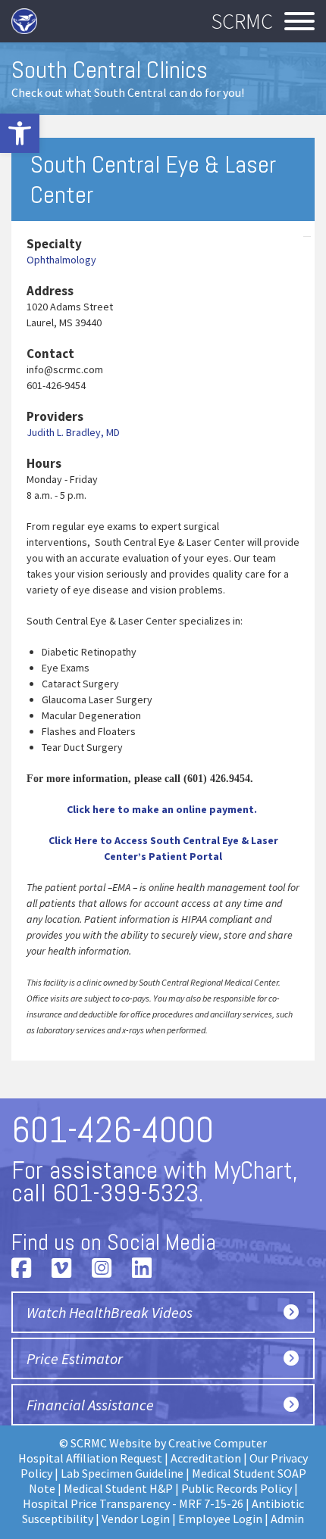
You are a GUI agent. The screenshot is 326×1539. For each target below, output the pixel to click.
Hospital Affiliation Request (90, 1458)
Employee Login (220, 1518)
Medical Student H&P (118, 1488)
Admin (287, 1518)
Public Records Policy (236, 1488)
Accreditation (206, 1458)
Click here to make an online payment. (163, 809)
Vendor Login (136, 1518)
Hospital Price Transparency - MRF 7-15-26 (133, 1503)
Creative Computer (217, 1442)
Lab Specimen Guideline (122, 1473)
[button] (19, 133)
